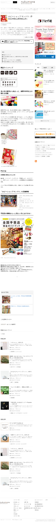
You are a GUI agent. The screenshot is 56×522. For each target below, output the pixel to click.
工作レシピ (18, 439)
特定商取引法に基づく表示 (29, 508)
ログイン (53, 2)
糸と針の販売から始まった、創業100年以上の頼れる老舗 (15, 56)
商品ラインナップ (7, 54)
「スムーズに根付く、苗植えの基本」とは (21, 387)
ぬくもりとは (27, 506)
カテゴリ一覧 (16, 515)
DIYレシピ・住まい (18, 508)
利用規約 (37, 502)
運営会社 (37, 510)
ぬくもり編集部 (11, 324)
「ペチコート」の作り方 (16, 342)
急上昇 (45, 67)
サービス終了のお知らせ (16, 423)
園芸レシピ (16, 510)
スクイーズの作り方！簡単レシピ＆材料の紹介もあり (49, 91)
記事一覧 (26, 502)
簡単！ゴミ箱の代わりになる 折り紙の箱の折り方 (49, 71)
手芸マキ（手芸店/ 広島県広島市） (20, 306)
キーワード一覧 (27, 504)
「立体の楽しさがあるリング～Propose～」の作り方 (21, 403)
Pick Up (5, 58)
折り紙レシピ (46, 73)
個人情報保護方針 (38, 504)
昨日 (38, 67)
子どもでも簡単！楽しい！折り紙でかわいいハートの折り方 (49, 81)
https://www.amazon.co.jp (10, 257)
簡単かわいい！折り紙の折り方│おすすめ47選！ (49, 101)
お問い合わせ (38, 508)
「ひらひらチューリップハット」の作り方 (21, 372)
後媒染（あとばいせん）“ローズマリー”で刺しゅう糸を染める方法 (21, 357)
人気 (52, 67)
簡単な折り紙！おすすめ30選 (49, 112)
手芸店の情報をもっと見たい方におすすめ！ (12, 61)
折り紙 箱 (52, 73)
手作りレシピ (17, 347)
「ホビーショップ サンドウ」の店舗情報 (12, 60)
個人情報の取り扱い (39, 506)
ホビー (15, 512)
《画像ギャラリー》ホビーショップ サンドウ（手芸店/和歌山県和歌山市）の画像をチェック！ (17, 41)
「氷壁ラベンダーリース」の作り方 (19, 435)
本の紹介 (15, 513)
